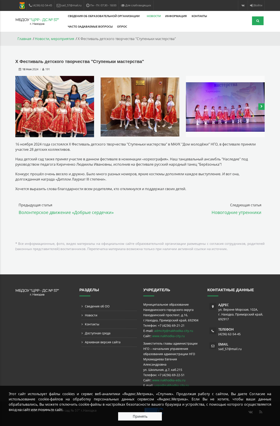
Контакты (199, 16)
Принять (140, 416)
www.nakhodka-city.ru (168, 336)
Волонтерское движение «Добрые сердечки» (66, 212)
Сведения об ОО (97, 306)
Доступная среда (97, 333)
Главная (24, 38)
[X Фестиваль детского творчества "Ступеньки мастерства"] (54, 106)
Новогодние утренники (236, 212)
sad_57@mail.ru (230, 349)
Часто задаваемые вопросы (90, 26)
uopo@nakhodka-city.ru (171, 385)
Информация (176, 16)
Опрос (122, 26)
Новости (154, 16)
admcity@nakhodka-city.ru (173, 331)
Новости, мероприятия (54, 38)
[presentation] (18, 106)
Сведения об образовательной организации (104, 16)
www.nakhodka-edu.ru (169, 380)
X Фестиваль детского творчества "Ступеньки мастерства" (79, 61)
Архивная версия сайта (103, 342)
